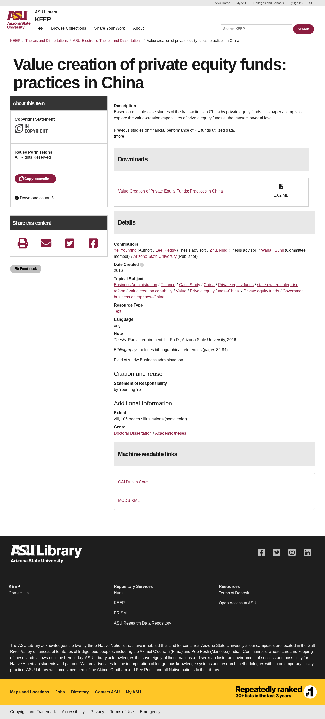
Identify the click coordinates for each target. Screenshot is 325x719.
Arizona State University (155, 256)
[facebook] (93, 243)
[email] (46, 243)
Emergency (150, 712)
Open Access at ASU (237, 603)
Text (117, 311)
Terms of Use (122, 712)
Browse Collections (68, 28)
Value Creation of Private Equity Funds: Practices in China (170, 191)
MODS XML (129, 500)
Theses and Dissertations (46, 41)
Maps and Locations (29, 692)
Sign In (297, 3)
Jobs (60, 692)
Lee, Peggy (166, 250)
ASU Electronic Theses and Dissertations (107, 41)
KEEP (43, 19)
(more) (119, 136)
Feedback (28, 269)
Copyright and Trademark (33, 712)
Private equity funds (236, 285)
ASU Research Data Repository (142, 623)
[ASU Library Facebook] (261, 552)
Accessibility (73, 712)
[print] (22, 243)
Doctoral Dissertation (133, 433)
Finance (168, 285)
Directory (80, 692)
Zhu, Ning (219, 250)
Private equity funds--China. (215, 291)
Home (119, 592)
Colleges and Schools (268, 3)
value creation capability (150, 291)
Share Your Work (109, 28)
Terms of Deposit (234, 593)
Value (181, 291)
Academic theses (170, 433)
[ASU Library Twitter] (276, 552)
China (209, 285)
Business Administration (135, 285)
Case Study (189, 285)
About (138, 28)
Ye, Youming (125, 250)
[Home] (21, 20)
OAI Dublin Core (133, 482)
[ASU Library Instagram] (292, 552)
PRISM (120, 613)
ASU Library (46, 12)
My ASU (241, 3)
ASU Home (222, 3)
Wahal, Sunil (272, 250)
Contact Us (19, 593)
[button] (17, 198)
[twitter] (69, 243)
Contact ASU (107, 692)
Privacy (97, 712)
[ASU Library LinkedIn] (307, 552)
